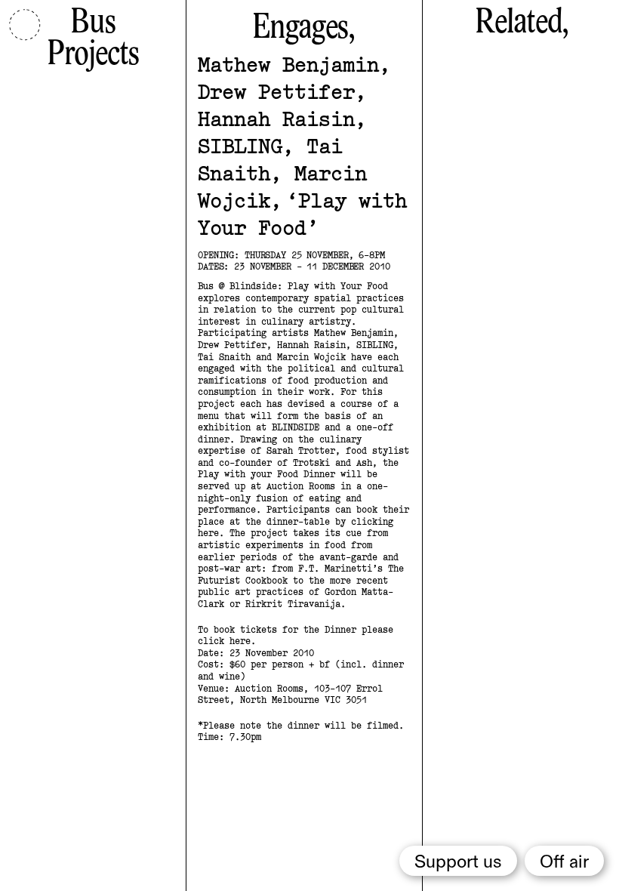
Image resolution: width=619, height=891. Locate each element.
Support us (458, 862)
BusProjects (93, 39)
